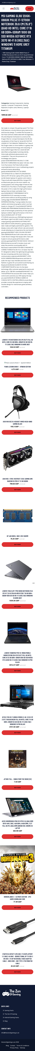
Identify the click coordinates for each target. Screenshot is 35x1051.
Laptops (26, 107)
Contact (12, 1046)
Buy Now (17, 120)
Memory (20, 107)
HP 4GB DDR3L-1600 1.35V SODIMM (17, 536)
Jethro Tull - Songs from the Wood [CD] (18, 779)
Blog (6, 1021)
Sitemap (22, 1048)
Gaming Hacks (9, 1010)
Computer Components (14, 105)
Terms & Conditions (22, 1046)
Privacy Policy (14, 1048)
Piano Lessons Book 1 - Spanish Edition (17, 367)
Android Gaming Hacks (12, 1017)
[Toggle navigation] (3, 8)
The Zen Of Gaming (11, 1014)
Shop (29, 9)
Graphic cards (12, 107)
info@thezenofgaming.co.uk (8, 2)
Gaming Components (16, 103)
